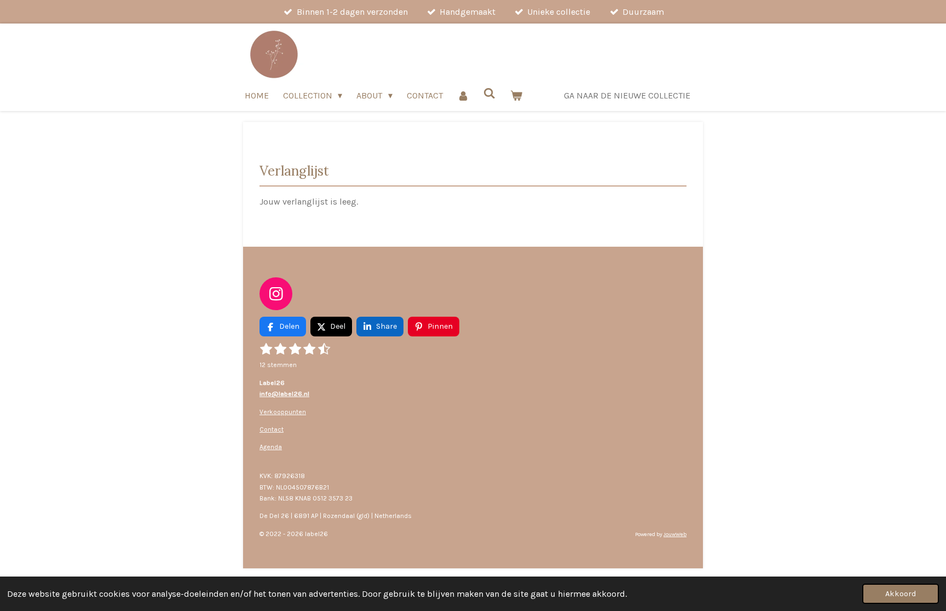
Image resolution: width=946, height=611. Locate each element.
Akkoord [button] (900, 593)
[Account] (463, 95)
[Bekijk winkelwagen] (516, 95)
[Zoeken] (489, 93)
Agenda (270, 447)
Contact (271, 429)
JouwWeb (675, 534)
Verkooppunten (282, 412)
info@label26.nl (284, 394)
